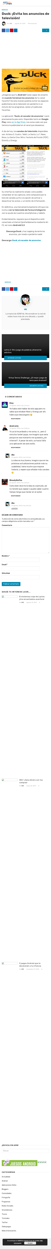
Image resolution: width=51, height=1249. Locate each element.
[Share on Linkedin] (15, 30)
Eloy (11, 403)
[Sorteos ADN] (45, 1162)
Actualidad (6, 1177)
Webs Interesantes (9, 1231)
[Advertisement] (25, 51)
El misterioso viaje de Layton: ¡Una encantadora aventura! (32, 597)
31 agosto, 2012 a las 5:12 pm (21, 457)
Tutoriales (5, 1218)
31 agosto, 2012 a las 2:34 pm (19, 405)
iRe (11, 23)
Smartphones (7, 1210)
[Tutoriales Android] (43, 1162)
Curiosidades (7, 1193)
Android (5, 9)
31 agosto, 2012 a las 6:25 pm (21, 505)
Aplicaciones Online (9, 1185)
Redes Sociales (7, 1206)
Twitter (5, 1222)
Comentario (7, 525)
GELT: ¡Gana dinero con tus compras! (31, 781)
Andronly (14, 426)
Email (4, 565)
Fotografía (6, 1198)
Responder (15, 419)
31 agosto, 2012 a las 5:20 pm (19, 483)
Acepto (30, 1243)
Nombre (6, 556)
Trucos (4, 1214)
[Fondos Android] (41, 1162)
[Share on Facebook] (3, 30)
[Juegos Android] (19, 1162)
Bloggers (5, 1189)
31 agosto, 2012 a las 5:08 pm (19, 428)
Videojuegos (6, 1227)
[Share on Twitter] (7, 30)
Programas (6, 1202)
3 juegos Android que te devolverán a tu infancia (30, 964)
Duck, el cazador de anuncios (26, 240)
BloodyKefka (15, 480)
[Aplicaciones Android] (39, 1162)
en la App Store (18, 122)
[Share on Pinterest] (11, 30)
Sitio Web (6, 573)
